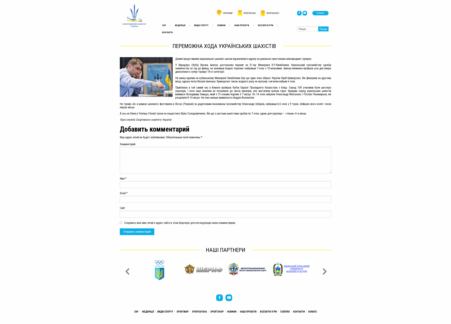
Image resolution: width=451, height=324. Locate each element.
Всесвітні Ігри (265, 25)
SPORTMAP (183, 311)
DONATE (320, 13)
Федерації (180, 25)
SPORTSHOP (217, 311)
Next (324, 270)
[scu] (134, 15)
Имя (123, 178)
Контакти (167, 32)
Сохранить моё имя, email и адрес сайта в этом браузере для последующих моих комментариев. (180, 223)
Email (124, 193)
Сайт (122, 208)
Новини (221, 25)
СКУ (164, 25)
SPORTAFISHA (199, 311)
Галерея (285, 311)
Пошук (323, 29)
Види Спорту (201, 25)
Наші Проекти (241, 25)
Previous (127, 270)
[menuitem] (164, 25)
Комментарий (127, 144)
